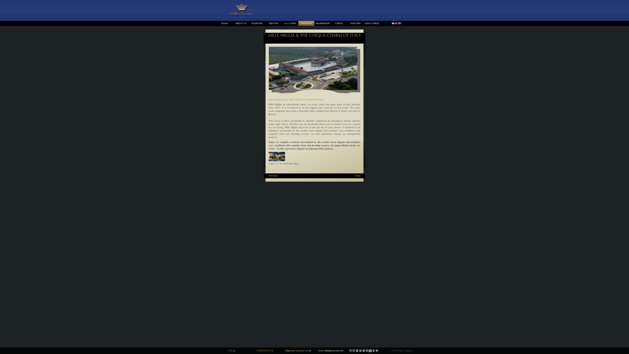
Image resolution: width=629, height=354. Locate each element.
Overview (257, 23)
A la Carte (290, 23)
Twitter (357, 350)
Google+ (360, 350)
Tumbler (373, 350)
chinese (396, 23)
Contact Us (265, 350)
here (277, 163)
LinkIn (353, 350)
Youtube (363, 350)
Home (224, 23)
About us (240, 23)
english (393, 23)
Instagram (370, 350)
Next (357, 175)
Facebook (350, 350)
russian (399, 23)
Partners (355, 23)
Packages (306, 23)
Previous (273, 175)
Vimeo (376, 350)
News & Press (371, 23)
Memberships (322, 23)
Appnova (408, 351)
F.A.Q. (232, 350)
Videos (339, 23)
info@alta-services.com (333, 351)
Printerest (366, 350)
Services (273, 23)
